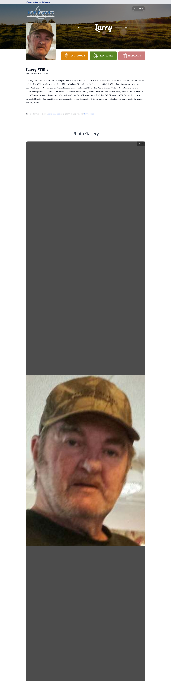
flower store (89, 113)
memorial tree (54, 113)
